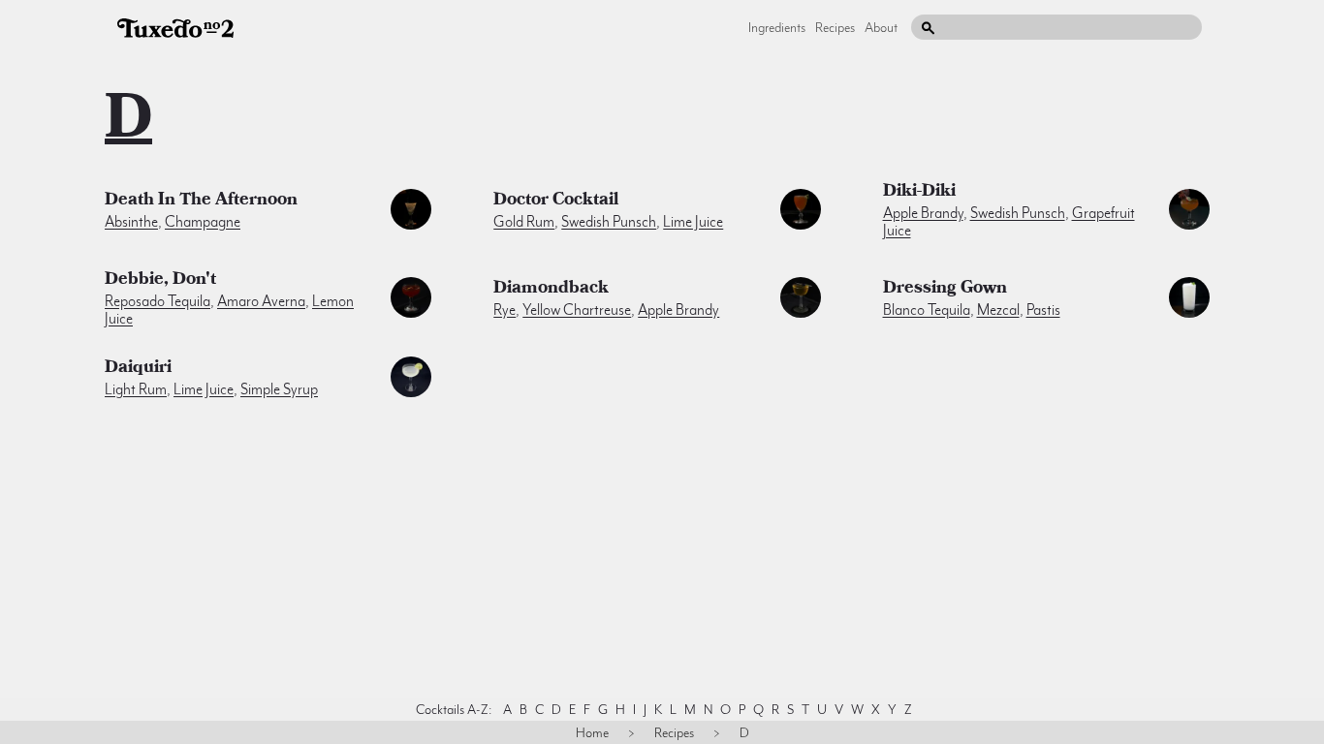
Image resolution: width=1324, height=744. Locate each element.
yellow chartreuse (576, 310)
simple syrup (279, 389)
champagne (202, 222)
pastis (1043, 310)
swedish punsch (608, 222)
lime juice (693, 222)
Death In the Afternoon (201, 201)
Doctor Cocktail (555, 201)
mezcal (998, 310)
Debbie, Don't (160, 281)
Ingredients (776, 27)
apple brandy (923, 213)
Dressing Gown (945, 289)
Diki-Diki (919, 192)
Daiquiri (138, 369)
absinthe (131, 222)
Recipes (835, 27)
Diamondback (551, 289)
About (881, 27)
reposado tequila (157, 301)
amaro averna (261, 301)
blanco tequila (926, 310)
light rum (136, 389)
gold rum (523, 222)
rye (504, 310)
